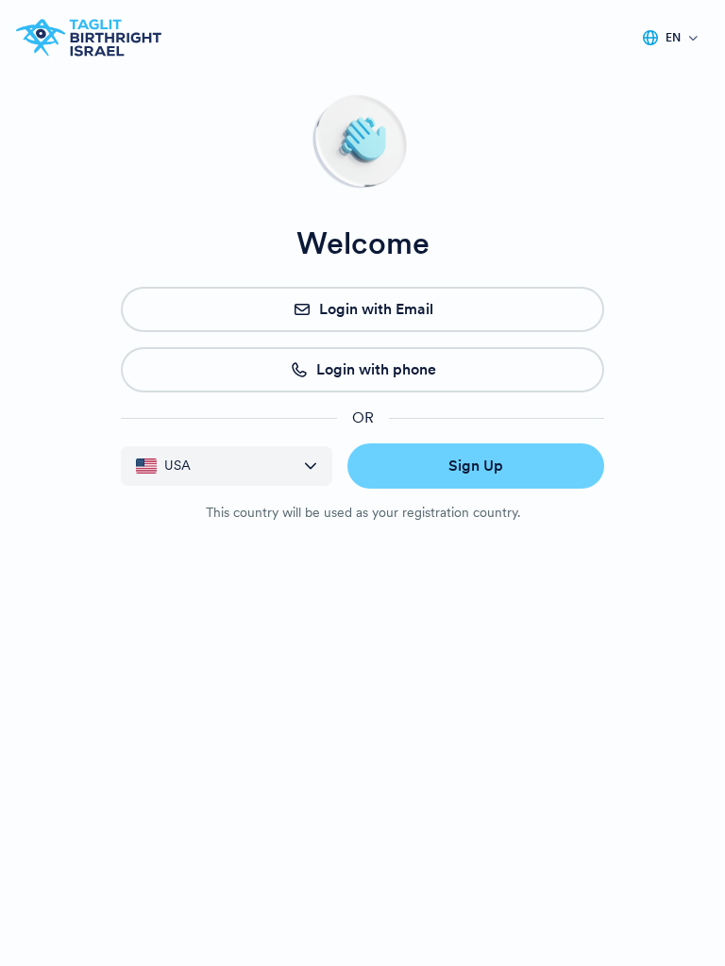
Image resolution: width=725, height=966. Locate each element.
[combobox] (212, 466)
